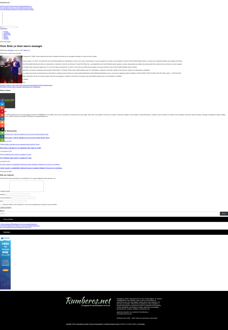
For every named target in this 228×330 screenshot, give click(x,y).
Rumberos (11, 50)
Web (1, 201)
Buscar (2, 211)
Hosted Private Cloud (111, 324)
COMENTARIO (5, 191)
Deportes (6, 38)
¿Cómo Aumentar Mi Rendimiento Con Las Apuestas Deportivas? (18, 224)
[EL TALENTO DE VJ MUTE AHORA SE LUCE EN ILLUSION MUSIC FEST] (24, 134)
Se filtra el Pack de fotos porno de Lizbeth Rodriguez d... (16, 6)
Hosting (68, 324)
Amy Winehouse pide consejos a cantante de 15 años (16, 158)
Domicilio (141, 324)
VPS (73, 324)
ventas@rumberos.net (124, 314)
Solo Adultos (7, 34)
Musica (26, 50)
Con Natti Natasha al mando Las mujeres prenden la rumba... (17, 9)
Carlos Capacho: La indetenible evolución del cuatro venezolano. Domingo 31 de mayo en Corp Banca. (31, 168)
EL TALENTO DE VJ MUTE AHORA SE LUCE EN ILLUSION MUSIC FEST (25, 138)
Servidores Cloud (82, 324)
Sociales (6, 37)
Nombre (3, 194)
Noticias (6, 31)
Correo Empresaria (96, 324)
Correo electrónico (5, 198)
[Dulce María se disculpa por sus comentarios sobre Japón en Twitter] (20, 144)
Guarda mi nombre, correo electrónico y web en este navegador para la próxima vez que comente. (29, 204)
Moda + (6, 36)
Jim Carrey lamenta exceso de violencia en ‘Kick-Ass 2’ (16, 227)
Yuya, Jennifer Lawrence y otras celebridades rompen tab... (16, 8)
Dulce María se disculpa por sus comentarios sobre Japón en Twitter (20, 148)
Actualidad (7, 33)
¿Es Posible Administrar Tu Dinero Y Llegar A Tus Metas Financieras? (20, 225)
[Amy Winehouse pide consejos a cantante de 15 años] (15, 154)
